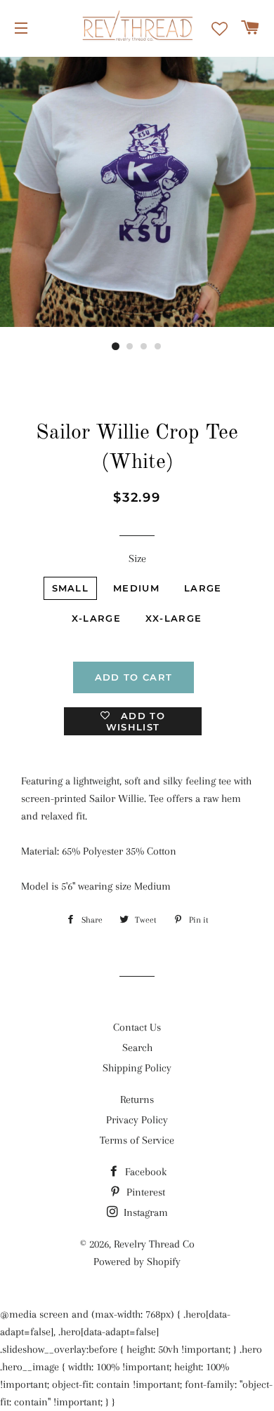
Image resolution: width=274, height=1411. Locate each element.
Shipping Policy (137, 1068)
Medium (136, 588)
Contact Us (137, 1027)
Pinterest (144, 1192)
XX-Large (173, 618)
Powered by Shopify (137, 1261)
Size (137, 558)
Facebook (144, 1171)
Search (137, 1047)
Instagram (144, 1212)
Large (203, 588)
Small (70, 588)
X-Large (96, 618)
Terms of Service (137, 1140)
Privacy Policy (137, 1120)
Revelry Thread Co (154, 1244)
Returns (137, 1099)
